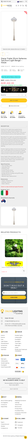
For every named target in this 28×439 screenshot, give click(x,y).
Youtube (20, 427)
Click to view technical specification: (12, 186)
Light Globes (4, 341)
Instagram (20, 425)
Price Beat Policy (19, 410)
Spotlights (17, 341)
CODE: (2, 66)
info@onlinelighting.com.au (12, 321)
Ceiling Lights (18, 337)
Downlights (18, 339)
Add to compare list (10, 70)
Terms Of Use (18, 404)
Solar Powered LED (6, 367)
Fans (2, 339)
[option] (14, 254)
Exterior (3, 337)
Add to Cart (14, 100)
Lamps (16, 347)
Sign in (2, 422)
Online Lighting (6, 5)
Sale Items (3, 349)
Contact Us (4, 404)
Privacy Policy (18, 408)
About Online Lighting (6, 400)
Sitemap (17, 402)
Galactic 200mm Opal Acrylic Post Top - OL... (13, 267)
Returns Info (18, 406)
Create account (5, 424)
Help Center (14, 389)
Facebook (20, 422)
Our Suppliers (4, 402)
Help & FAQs (4, 406)
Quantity (3, 95)
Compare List (4, 428)
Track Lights (18, 343)
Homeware (4, 347)
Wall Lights (17, 345)
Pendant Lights (19, 335)
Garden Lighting (5, 363)
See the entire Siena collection (11, 77)
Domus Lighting (20, 66)
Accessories (4, 345)
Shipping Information (20, 400)
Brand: (14, 66)
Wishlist (3, 426)
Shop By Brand (5, 343)
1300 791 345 (7, 1)
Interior (3, 335)
